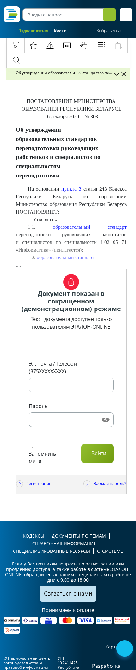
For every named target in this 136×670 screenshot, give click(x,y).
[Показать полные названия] (116, 74)
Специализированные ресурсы (51, 551)
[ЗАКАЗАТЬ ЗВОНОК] (125, 649)
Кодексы (34, 536)
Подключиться (33, 30)
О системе (110, 551)
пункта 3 (71, 189)
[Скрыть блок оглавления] (124, 74)
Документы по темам (79, 536)
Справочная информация (64, 543)
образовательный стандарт (90, 227)
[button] (126, 14)
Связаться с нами (68, 593)
